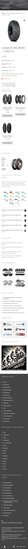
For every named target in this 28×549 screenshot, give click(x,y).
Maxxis (4, 450)
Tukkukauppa (6, 392)
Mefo (4, 453)
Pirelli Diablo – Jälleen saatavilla (9, 538)
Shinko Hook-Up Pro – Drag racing (10, 303)
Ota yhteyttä (6, 421)
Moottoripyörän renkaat (15, 13)
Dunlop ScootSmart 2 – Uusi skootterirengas (12, 527)
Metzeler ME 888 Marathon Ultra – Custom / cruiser (13, 312)
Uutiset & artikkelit (7, 505)
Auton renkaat (6, 387)
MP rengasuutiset (7, 493)
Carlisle (13, 86)
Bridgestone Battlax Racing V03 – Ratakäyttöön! (13, 308)
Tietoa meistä (6, 418)
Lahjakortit (6, 402)
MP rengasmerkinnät (8, 485)
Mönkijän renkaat (7, 389)
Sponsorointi (6, 395)
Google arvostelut (7, 397)
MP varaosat (6, 384)
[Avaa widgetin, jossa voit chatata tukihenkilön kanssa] (21, 546)
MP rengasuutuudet (7, 495)
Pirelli (4, 463)
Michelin (5, 458)
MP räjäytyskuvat (7, 482)
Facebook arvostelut (8, 400)
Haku (14, 546)
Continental (6, 440)
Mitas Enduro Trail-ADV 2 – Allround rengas (12, 305)
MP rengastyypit (7, 490)
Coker (4, 437)
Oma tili (4, 546)
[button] (24, 20)
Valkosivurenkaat (7, 512)
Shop (8, 13)
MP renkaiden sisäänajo (8, 498)
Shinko (5, 469)
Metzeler (5, 455)
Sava (4, 466)
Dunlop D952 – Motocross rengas (9, 531)
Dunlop (5, 445)
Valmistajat (6, 515)
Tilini (4, 408)
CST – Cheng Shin (7, 442)
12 (10, 86)
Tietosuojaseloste (7, 410)
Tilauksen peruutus (7, 416)
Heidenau (5, 448)
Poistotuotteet (7, 405)
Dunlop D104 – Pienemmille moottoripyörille (12, 301)
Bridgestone (6, 435)
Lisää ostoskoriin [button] (7, 115)
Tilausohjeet (6, 507)
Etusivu (4, 13)
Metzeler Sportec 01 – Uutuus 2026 (10, 310)
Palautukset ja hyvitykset (9, 413)
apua (10, 253)
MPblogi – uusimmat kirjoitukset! (12, 522)
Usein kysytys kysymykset (9, 510)
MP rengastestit (7, 487)
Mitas (4, 461)
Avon (4, 432)
